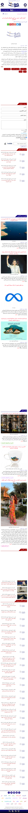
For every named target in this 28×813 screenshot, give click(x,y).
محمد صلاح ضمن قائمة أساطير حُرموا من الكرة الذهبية (14, 413)
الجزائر (25, 71)
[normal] (5, 13)
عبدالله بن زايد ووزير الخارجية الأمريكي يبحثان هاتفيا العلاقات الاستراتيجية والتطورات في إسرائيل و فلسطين (8, 659)
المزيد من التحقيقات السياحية (7, 443)
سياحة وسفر (24, 13)
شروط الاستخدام (24, 133)
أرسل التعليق (23, 146)
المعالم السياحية (24, 51)
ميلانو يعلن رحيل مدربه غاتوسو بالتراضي (8, 737)
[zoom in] (3, 13)
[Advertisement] (14, 87)
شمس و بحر (19, 13)
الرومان (20, 71)
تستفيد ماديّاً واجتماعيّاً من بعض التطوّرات (8, 611)
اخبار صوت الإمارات (15, 69)
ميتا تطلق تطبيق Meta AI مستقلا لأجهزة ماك (13, 285)
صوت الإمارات (23, 69)
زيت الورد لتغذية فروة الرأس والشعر (8, 690)
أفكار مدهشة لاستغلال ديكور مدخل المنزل (8, 750)
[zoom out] (6, 13)
